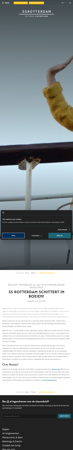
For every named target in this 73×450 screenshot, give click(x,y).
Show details (62, 230)
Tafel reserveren (20, 3)
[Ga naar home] (36, 14)
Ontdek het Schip (11, 445)
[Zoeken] (70, 3)
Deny (13, 236)
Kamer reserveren (36, 3)
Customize (35, 236)
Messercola (56, 369)
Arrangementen (10, 433)
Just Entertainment (50, 380)
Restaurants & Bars (12, 437)
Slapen (5, 429)
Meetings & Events (12, 441)
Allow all (60, 236)
